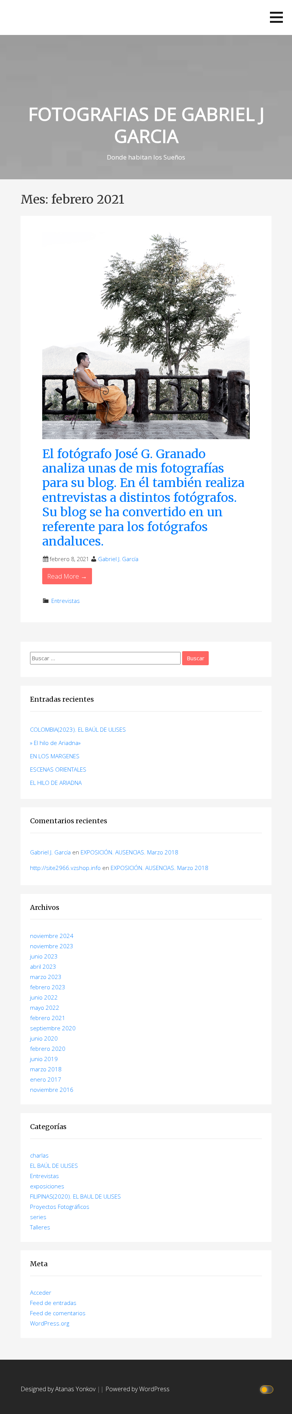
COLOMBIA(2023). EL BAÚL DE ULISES (78, 729)
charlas (39, 1155)
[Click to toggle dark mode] (267, 1389)
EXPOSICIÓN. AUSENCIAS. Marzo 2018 (129, 852)
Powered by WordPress (137, 1389)
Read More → (67, 576)
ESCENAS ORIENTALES (58, 769)
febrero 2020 (47, 1048)
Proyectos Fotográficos (59, 1206)
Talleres (40, 1227)
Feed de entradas (53, 1302)
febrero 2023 (47, 987)
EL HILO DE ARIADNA (56, 782)
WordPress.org (49, 1323)
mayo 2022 (44, 1007)
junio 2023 (44, 956)
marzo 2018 (46, 1069)
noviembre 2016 (51, 1089)
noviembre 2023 (51, 946)
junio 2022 (44, 997)
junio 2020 (44, 1038)
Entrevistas (65, 600)
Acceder (40, 1292)
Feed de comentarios (58, 1313)
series (38, 1217)
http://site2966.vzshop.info (65, 867)
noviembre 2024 (51, 936)
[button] (276, 17)
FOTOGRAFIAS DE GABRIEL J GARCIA (146, 124)
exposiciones (47, 1186)
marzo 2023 (46, 977)
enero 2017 (45, 1079)
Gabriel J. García (118, 559)
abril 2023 (43, 966)
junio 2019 (44, 1059)
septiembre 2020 (53, 1028)
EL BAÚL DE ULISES (54, 1165)
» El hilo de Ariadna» (55, 743)
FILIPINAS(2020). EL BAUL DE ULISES (75, 1196)
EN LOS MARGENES (54, 756)
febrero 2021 (47, 1018)
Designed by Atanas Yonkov (59, 1389)
